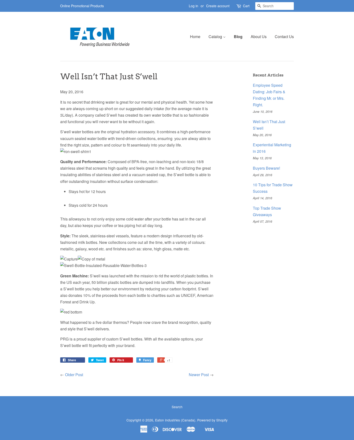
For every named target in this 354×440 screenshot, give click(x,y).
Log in (193, 5)
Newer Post (199, 374)
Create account (217, 5)
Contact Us (284, 36)
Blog (238, 36)
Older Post (74, 374)
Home (195, 36)
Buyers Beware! (266, 168)
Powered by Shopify (212, 420)
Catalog (216, 36)
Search (177, 406)
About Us (259, 36)
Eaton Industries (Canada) (175, 420)
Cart (246, 5)
